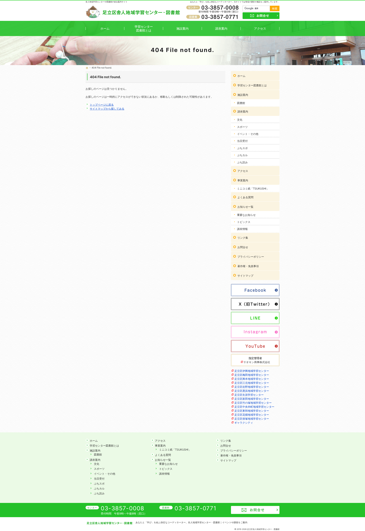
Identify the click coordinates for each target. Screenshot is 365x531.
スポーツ (242, 126)
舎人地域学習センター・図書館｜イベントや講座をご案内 (217, 522)
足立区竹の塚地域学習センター (253, 402)
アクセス (242, 170)
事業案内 (242, 180)
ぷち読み (242, 162)
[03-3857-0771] (213, 16)
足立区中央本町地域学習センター (254, 406)
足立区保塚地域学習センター (251, 418)
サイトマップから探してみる (107, 108)
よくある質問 (245, 197)
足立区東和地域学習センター (251, 410)
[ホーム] (87, 68)
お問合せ (242, 247)
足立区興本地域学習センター (251, 378)
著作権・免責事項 (248, 266)
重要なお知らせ (246, 214)
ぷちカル (242, 155)
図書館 (241, 103)
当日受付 (242, 140)
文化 (239, 119)
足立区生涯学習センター (249, 394)
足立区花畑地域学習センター (251, 414)
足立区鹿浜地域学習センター (251, 390)
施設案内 (242, 94)
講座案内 (242, 111)
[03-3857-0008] (213, 8)
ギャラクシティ (243, 422)
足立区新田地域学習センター (251, 398)
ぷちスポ (242, 148)
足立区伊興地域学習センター (251, 370)
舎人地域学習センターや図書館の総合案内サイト (106, 2)
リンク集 (242, 237)
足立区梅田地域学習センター (251, 374)
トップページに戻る (102, 104)
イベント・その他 (247, 133)
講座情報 (242, 228)
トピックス (243, 221)
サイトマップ (245, 275)
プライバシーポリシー (250, 256)
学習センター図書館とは (252, 85)
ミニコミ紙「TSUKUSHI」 (253, 188)
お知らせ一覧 (245, 206)
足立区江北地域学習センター (251, 382)
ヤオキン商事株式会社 (257, 362)
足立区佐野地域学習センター (251, 386)
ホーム (241, 75)
